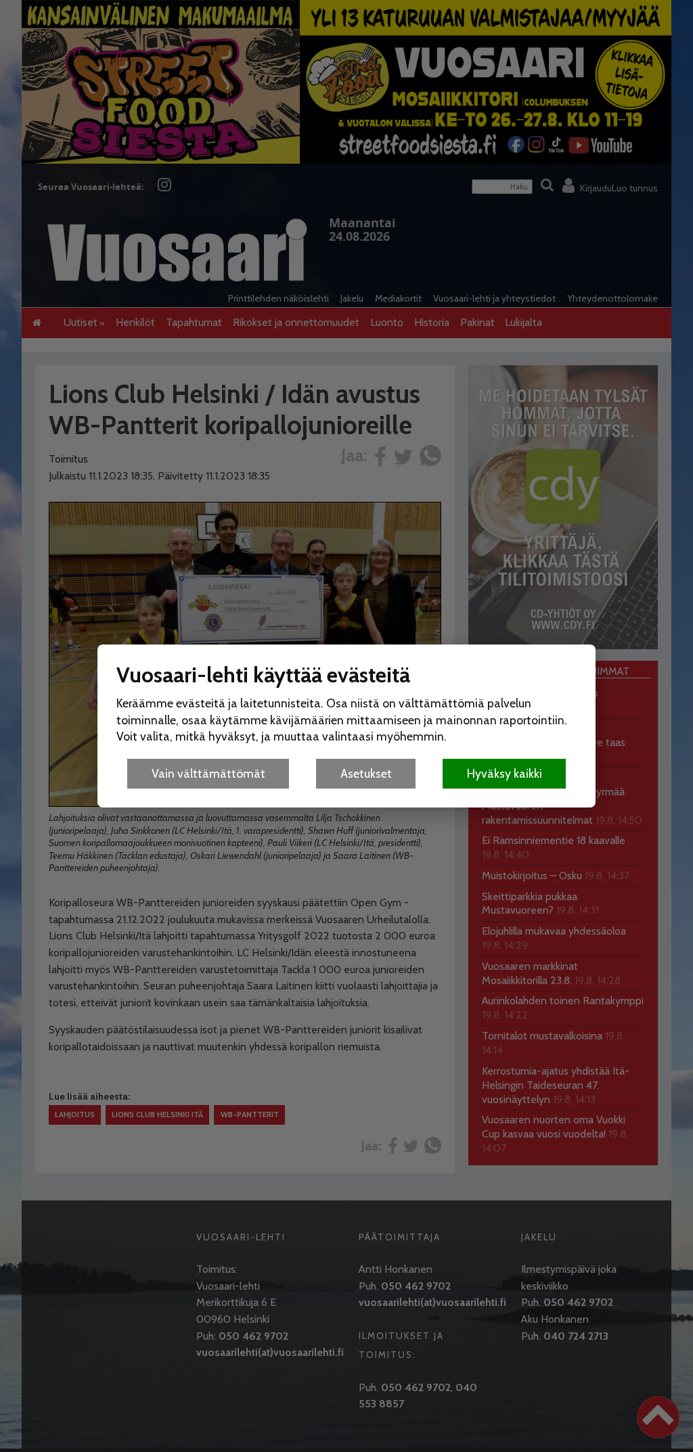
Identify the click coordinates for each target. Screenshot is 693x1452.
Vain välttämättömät (208, 773)
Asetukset (366, 773)
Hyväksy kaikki (504, 773)
